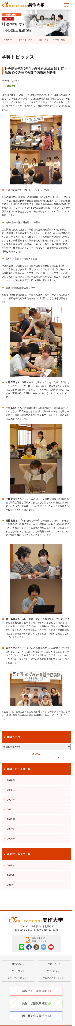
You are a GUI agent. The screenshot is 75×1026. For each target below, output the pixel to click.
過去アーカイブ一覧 (19, 854)
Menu (66, 4)
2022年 (11, 819)
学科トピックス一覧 (19, 769)
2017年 (10, 884)
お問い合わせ (18, 964)
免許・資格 (43, 39)
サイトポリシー (54, 971)
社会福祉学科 (10, 86)
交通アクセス (54, 964)
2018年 (10, 875)
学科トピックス (25, 39)
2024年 (11, 799)
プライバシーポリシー (18, 977)
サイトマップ (18, 971)
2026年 (11, 780)
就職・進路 (60, 39)
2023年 (11, 809)
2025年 (11, 790)
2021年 (10, 828)
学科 (8, 39)
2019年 (10, 865)
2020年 (11, 838)
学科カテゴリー (16, 737)
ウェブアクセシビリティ (54, 977)
